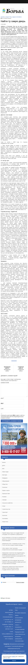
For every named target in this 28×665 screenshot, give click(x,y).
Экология (4, 515)
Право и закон (6, 490)
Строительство (6, 509)
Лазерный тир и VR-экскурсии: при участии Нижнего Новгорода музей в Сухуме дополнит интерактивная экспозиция (14, 562)
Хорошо (14, 660)
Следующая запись (21, 369)
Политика (4, 487)
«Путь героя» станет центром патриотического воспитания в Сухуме (12, 549)
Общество (8, 17)
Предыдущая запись (7, 369)
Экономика (5, 518)
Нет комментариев (6, 18)
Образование (5, 481)
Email (2, 403)
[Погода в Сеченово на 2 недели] (20, 582)
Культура (4, 475)
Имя (2, 398)
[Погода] (3, 582)
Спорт (3, 506)
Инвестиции (5, 471)
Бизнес (3, 17)
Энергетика (5, 521)
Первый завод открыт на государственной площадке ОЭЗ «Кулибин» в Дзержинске (13, 533)
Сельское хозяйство (7, 503)
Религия (4, 496)
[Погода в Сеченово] (13, 581)
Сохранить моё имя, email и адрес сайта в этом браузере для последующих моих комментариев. (12, 417)
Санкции (4, 499)
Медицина (4, 478)
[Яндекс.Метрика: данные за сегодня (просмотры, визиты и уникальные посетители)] (5, 598)
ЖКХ (3, 468)
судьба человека (17, 17)
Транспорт (5, 512)
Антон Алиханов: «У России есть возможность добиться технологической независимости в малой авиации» (14, 539)
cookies (13, 656)
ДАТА (3, 465)
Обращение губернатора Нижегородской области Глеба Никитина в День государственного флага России (12, 568)
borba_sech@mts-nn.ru (7, 633)
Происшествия (6, 493)
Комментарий (5, 382)
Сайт (2, 408)
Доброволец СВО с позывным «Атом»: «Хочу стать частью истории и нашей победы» (13, 544)
